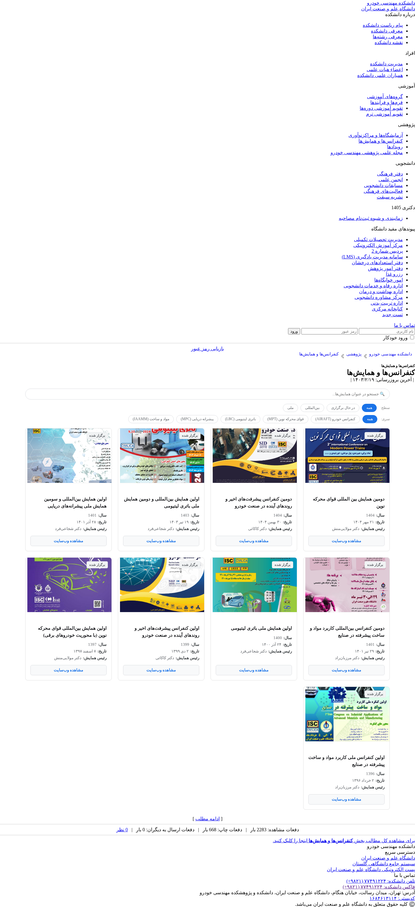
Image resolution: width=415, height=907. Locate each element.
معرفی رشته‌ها (388, 36)
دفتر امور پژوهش (385, 268)
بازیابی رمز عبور (207, 348)
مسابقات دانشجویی (383, 185)
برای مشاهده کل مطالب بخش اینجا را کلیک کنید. (344, 840)
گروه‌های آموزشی (385, 96)
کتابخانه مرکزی (387, 308)
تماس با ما (404, 325)
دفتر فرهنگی (390, 173)
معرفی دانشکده (387, 30)
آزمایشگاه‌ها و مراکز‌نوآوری (375, 135)
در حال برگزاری (343, 408)
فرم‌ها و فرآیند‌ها (386, 102)
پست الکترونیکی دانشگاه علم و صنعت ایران (371, 869)
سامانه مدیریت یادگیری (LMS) (372, 256)
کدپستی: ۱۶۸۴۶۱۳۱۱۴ (392, 898)
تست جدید (392, 314)
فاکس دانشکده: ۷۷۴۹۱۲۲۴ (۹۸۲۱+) (379, 886)
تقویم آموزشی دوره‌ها (381, 108)
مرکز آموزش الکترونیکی (378, 245)
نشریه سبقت (390, 196)
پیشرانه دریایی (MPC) (197, 419)
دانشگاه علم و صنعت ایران (388, 857)
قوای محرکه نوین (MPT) (285, 419)
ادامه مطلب (207, 818)
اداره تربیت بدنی (387, 303)
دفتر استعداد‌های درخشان (377, 262)
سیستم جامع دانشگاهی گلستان (383, 863)
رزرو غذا (394, 274)
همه (369, 408)
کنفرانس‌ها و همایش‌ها (380, 141)
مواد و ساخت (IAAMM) (151, 419)
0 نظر (122, 829)
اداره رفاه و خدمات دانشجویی (373, 285)
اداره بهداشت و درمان (381, 291)
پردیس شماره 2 (387, 251)
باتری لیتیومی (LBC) (240, 419)
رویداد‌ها (395, 146)
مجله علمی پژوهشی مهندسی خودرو (367, 152)
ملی (290, 408)
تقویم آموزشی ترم (384, 113)
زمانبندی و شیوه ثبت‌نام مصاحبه (371, 218)
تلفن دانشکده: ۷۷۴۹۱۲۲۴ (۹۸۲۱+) (380, 881)
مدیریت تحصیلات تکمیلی (378, 239)
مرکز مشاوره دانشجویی (379, 297)
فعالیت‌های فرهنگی (383, 191)
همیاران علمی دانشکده (380, 75)
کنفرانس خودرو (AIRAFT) (335, 419)
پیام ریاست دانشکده (383, 25)
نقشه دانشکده (389, 42)
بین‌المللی (312, 408)
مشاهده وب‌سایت (346, 540)
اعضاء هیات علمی (385, 69)
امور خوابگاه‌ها (388, 279)
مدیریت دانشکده (386, 63)
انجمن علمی (391, 179)
